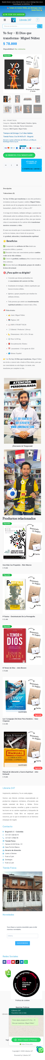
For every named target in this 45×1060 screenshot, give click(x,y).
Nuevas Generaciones (26, 126)
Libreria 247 (25, 20)
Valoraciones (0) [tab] (9, 193)
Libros (10, 126)
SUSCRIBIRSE (22, 943)
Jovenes (5, 126)
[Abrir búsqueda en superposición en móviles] (22, 26)
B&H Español (21, 123)
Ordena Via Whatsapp (20, 155)
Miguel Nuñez (23, 129)
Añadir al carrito (31, 162)
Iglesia (34, 123)
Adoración (13, 123)
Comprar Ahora (31, 169)
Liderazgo (16, 126)
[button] (4, 20)
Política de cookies (22, 1000)
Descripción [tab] (7, 188)
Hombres (29, 123)
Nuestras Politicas (22, 1007)
